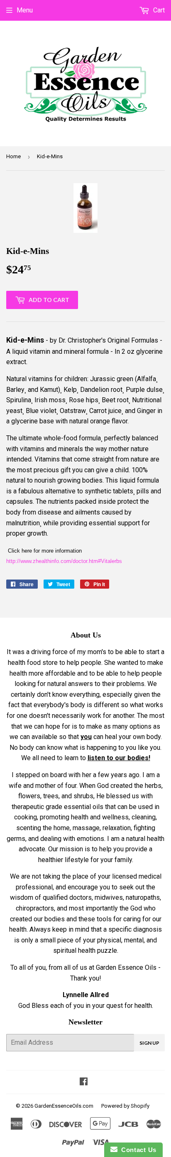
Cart (158, 10)
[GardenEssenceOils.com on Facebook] (83, 1082)
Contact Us (136, 1149)
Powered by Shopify (125, 1106)
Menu (25, 10)
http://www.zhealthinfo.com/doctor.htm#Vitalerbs (64, 561)
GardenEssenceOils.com (63, 1106)
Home (13, 156)
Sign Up (149, 1043)
